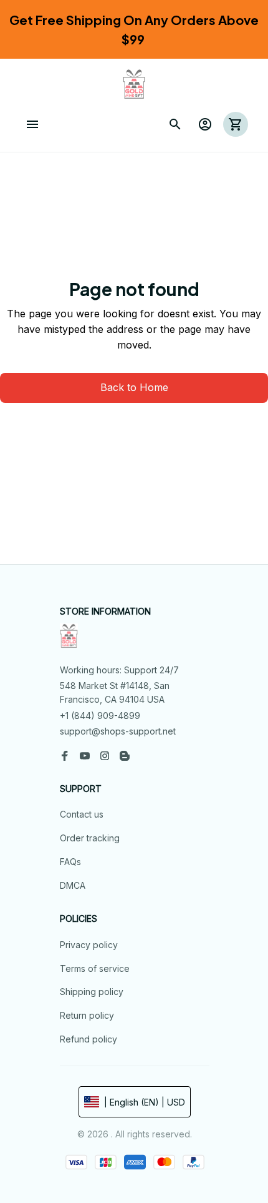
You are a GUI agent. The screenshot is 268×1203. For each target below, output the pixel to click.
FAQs (70, 861)
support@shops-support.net (118, 731)
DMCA (72, 885)
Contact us (81, 814)
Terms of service (95, 968)
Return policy (87, 1015)
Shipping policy (91, 991)
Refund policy (88, 1039)
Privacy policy (89, 944)
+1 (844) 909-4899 (100, 715)
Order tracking (90, 838)
